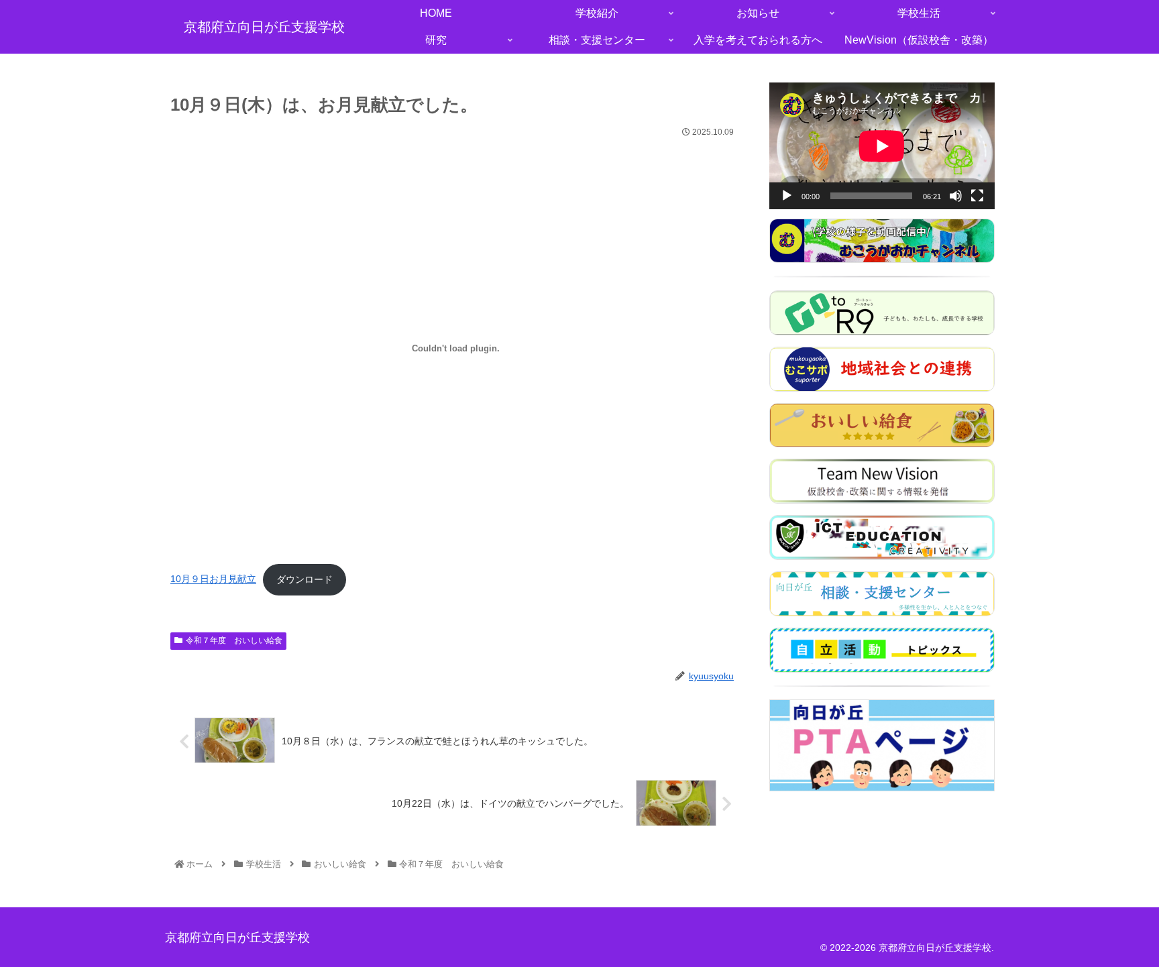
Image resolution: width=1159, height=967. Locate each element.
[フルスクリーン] (977, 196)
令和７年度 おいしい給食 (234, 640)
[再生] (786, 196)
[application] (882, 145)
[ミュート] (955, 196)
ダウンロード (304, 580)
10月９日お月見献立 (213, 580)
